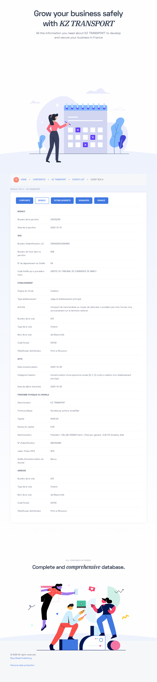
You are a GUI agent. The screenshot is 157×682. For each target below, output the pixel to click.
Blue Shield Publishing (21, 658)
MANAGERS (84, 201)
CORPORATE (24, 201)
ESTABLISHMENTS (62, 201)
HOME (24, 180)
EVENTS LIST (78, 180)
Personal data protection (22, 665)
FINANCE (101, 201)
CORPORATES (39, 180)
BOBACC (42, 201)
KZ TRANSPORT (59, 180)
